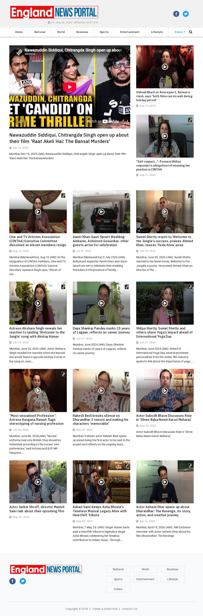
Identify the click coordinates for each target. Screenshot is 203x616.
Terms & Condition (105, 608)
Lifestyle (172, 579)
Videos (118, 589)
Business (172, 569)
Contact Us (129, 608)
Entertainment (145, 579)
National (118, 569)
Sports (118, 579)
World (145, 569)
